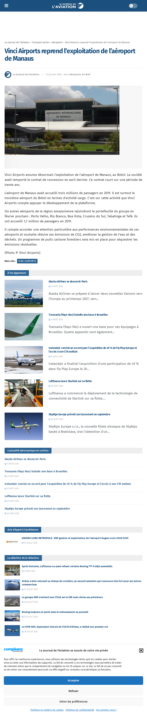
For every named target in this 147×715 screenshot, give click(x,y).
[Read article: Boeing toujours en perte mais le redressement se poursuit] (12, 615)
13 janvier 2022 (54, 74)
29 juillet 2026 (31, 617)
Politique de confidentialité (80, 710)
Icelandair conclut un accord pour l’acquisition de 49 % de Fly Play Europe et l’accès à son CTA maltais (68, 484)
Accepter (73, 680)
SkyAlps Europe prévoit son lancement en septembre (79, 414)
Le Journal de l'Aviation (17, 42)
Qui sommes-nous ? (106, 710)
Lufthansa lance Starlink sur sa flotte (70, 381)
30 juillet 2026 (31, 589)
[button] (141, 650)
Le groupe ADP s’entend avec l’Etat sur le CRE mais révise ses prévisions (62, 597)
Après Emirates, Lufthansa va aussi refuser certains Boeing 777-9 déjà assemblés (67, 566)
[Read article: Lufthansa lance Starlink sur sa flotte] (24, 393)
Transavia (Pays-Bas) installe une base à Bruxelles (78, 314)
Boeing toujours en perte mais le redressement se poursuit (55, 612)
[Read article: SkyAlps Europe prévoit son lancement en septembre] (24, 426)
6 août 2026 (29, 571)
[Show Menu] (6, 6)
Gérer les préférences (73, 701)
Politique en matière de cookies (47, 710)
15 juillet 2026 (30, 543)
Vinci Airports (27, 261)
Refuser (73, 691)
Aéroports (57, 42)
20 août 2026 (56, 386)
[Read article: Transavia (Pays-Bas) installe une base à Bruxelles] (24, 326)
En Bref (86, 74)
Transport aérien (40, 42)
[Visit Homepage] (68, 6)
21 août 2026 (56, 286)
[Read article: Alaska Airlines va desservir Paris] (24, 293)
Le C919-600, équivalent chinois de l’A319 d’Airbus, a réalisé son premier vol (65, 626)
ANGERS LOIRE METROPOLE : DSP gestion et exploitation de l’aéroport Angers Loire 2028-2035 (75, 538)
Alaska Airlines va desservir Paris (68, 281)
